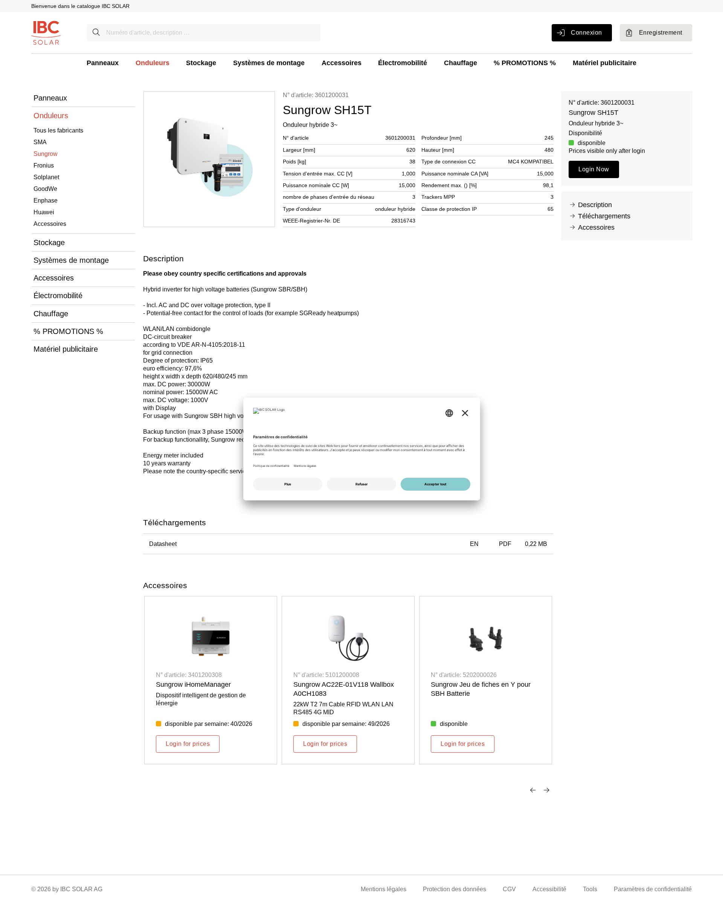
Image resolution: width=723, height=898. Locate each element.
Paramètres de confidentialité (653, 889)
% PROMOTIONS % (525, 63)
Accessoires (342, 63)
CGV (509, 889)
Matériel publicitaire (604, 63)
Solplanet (46, 177)
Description (595, 205)
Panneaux (103, 63)
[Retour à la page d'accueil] (46, 32)
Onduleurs (152, 63)
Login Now (593, 169)
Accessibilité (549, 889)
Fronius (44, 165)
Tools (590, 889)
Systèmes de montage (269, 63)
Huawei (44, 212)
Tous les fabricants (58, 130)
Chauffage (460, 63)
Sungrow (46, 154)
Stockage (201, 63)
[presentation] (533, 790)
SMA (40, 142)
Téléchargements (604, 216)
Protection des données (454, 889)
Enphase (46, 200)
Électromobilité (402, 63)
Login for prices (188, 744)
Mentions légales (383, 889)
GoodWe (45, 189)
